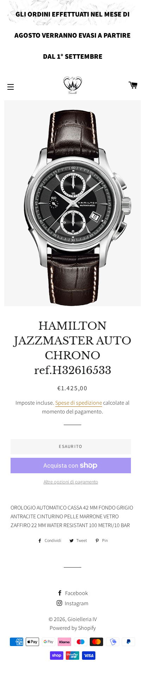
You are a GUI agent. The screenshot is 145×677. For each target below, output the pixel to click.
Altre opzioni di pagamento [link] (71, 482)
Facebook (76, 593)
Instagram (76, 603)
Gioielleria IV (82, 619)
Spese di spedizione (78, 402)
